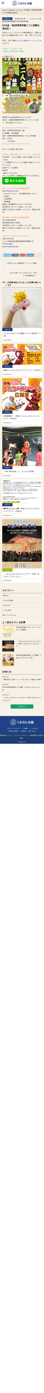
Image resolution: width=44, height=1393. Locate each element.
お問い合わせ (32, 729)
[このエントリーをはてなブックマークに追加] (30, 255)
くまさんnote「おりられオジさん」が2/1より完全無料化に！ (23, 271)
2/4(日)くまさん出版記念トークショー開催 (21, 263)
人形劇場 (25, 726)
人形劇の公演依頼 (13, 729)
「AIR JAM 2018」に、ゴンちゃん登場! (18, 468)
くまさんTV (6, 601)
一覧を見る (21, 704)
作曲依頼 (23, 729)
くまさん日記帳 (8, 597)
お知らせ (5, 592)
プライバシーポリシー (20, 733)
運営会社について (9, 733)
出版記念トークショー (31, 40)
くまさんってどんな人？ (13, 726)
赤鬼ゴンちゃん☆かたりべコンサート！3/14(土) (22, 366)
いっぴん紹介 (7, 606)
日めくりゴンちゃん (9, 611)
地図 (34, 135)
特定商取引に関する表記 (33, 733)
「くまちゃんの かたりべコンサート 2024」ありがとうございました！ (28, 639)
